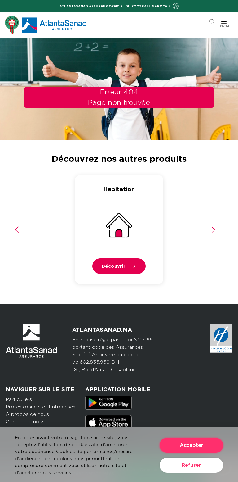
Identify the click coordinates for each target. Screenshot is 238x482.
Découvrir (114, 266)
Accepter (191, 445)
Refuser (191, 465)
